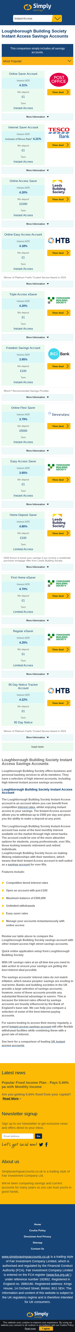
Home (37, 1224)
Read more (30, 1328)
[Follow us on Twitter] (41, 1144)
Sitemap (37, 1242)
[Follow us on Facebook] (46, 1144)
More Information (35, 116)
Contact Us (37, 1248)
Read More (11, 1098)
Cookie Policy (37, 1230)
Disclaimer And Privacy (37, 1236)
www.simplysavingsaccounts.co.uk (26, 1256)
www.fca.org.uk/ (58, 1275)
